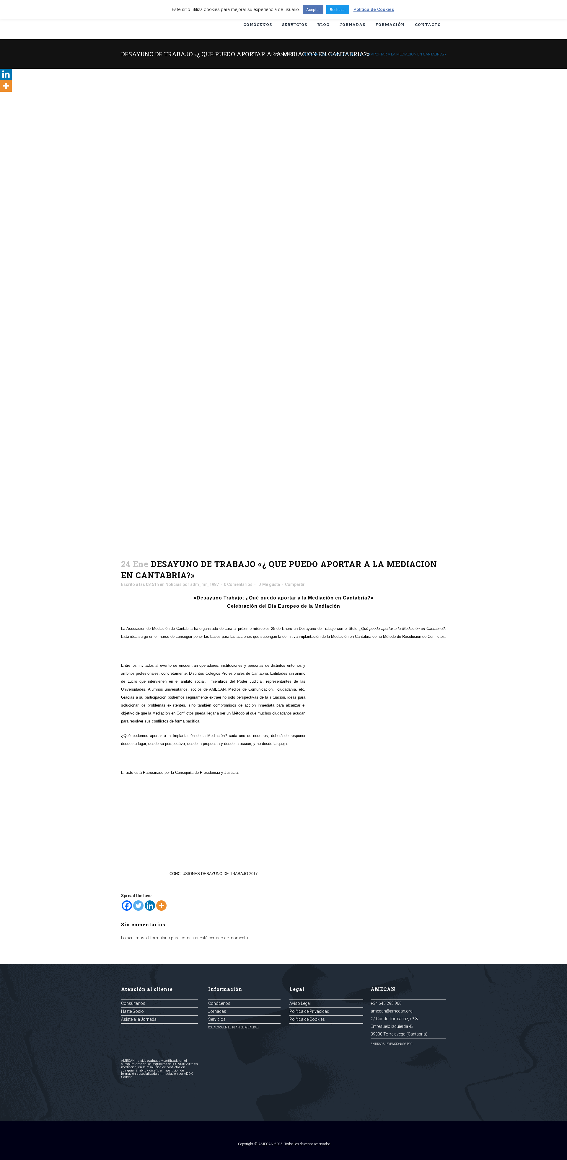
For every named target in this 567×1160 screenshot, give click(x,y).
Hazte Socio (132, 1011)
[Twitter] (138, 905)
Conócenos (219, 1003)
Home (275, 54)
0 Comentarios (238, 584)
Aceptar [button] (313, 9)
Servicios (217, 1019)
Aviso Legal (300, 1003)
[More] (161, 905)
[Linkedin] (150, 905)
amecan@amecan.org (392, 1011)
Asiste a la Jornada (139, 1019)
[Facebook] (127, 905)
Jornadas (217, 1011)
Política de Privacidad (309, 1011)
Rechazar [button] (338, 9)
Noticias (291, 54)
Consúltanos (133, 1003)
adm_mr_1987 (204, 584)
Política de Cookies (307, 1019)
